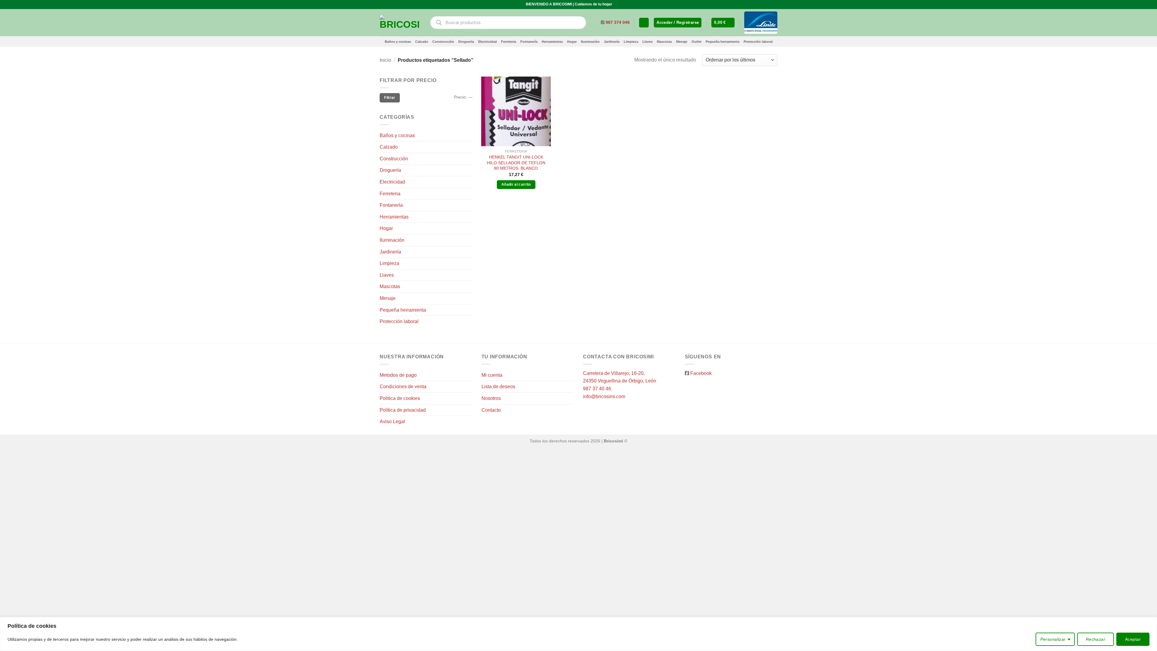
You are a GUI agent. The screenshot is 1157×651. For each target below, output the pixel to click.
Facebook (701, 373)
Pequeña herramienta (722, 41)
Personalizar (1053, 639)
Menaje (681, 41)
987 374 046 (618, 22)
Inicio (385, 60)
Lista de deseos (498, 386)
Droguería (466, 41)
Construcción (443, 41)
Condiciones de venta (403, 386)
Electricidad (487, 41)
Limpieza (631, 41)
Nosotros (491, 398)
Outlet (696, 41)
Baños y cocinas (398, 41)
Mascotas (664, 41)
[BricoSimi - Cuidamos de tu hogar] (400, 22)
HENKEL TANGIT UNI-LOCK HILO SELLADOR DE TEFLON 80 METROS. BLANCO (516, 163)
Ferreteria (508, 41)
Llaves (647, 41)
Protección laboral (758, 41)
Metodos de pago (398, 375)
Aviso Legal (392, 421)
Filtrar (389, 98)
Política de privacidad (403, 410)
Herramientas (552, 41)
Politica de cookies (400, 398)
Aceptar (1133, 639)
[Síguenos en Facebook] (622, 4)
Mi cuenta (491, 375)
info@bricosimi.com (604, 396)
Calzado (421, 41)
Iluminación (590, 41)
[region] (578, 634)
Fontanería (529, 41)
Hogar (572, 41)
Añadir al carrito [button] (516, 184)
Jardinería (611, 41)
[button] (677, 23)
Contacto (491, 410)
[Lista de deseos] (644, 23)
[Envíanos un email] (628, 4)
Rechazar (1095, 639)
